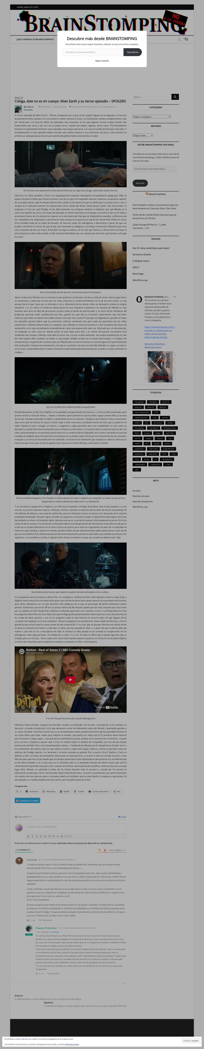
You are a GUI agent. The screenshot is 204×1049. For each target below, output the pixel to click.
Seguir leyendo (102, 60)
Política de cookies (72, 1044)
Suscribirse (132, 52)
